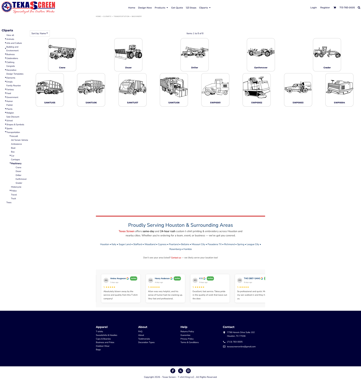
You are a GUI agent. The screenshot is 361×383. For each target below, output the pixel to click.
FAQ (140, 331)
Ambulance (16, 144)
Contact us (176, 257)
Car (12, 155)
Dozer (18, 171)
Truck (13, 198)
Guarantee (185, 335)
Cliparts (107, 16)
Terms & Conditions (189, 342)
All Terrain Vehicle (19, 140)
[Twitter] (180, 370)
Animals (10, 39)
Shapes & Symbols (15, 124)
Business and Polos (105, 342)
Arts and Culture (14, 43)
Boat (13, 148)
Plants (9, 109)
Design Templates (14, 73)
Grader (19, 183)
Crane (18, 167)
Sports (9, 128)
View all (10, 35)
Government (12, 97)
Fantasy (10, 89)
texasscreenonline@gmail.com (241, 346)
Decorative (11, 70)
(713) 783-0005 (235, 341)
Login (313, 7)
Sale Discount (12, 116)
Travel (14, 194)
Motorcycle (16, 187)
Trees (8, 202)
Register (325, 7)
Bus (13, 151)
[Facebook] (172, 370)
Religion (10, 112)
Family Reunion (13, 85)
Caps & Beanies (103, 338)
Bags (98, 349)
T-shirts (99, 331)
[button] (161, 7)
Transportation (121, 16)
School (9, 120)
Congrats (10, 66)
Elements (10, 77)
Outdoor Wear (102, 346)
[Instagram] (188, 370)
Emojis (9, 81)
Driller (18, 175)
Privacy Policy (187, 338)
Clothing (10, 62)
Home (98, 16)
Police (14, 190)
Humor (9, 101)
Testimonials (144, 338)
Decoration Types (146, 342)
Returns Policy (187, 331)
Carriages (15, 159)
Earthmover (21, 179)
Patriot (9, 105)
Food (8, 93)
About (141, 335)
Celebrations (12, 58)
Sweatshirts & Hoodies (106, 335)
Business (10, 54)
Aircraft (14, 136)
